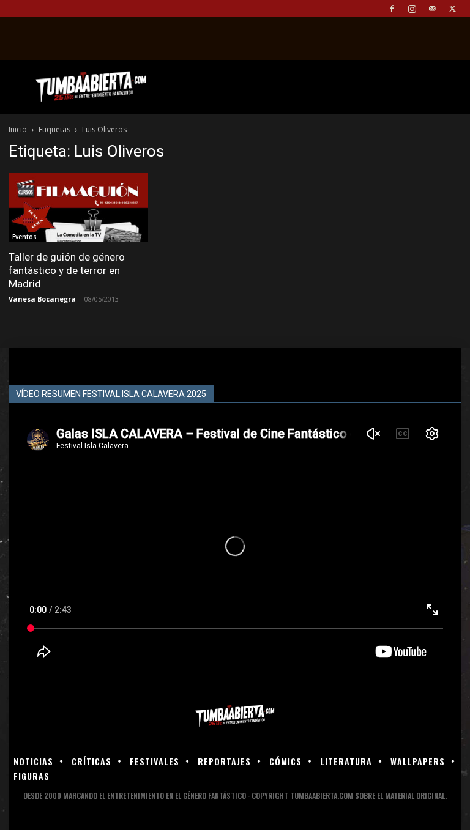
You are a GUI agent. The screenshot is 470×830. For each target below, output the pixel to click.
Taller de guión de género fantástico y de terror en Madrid (67, 270)
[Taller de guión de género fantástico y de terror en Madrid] (78, 207)
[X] (452, 8)
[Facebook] (391, 8)
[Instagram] (412, 8)
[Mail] (432, 8)
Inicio (18, 129)
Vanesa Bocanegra (42, 298)
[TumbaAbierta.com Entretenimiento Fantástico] (235, 716)
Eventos (24, 236)
